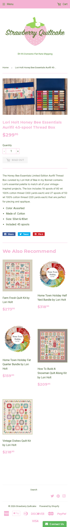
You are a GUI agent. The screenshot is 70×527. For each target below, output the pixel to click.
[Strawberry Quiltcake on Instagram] (64, 496)
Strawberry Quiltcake (26, 506)
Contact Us (56, 524)
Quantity (7, 145)
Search (33, 489)
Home (5, 67)
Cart (64, 4)
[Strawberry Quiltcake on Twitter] (52, 496)
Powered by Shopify (49, 506)
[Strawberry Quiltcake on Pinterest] (58, 496)
